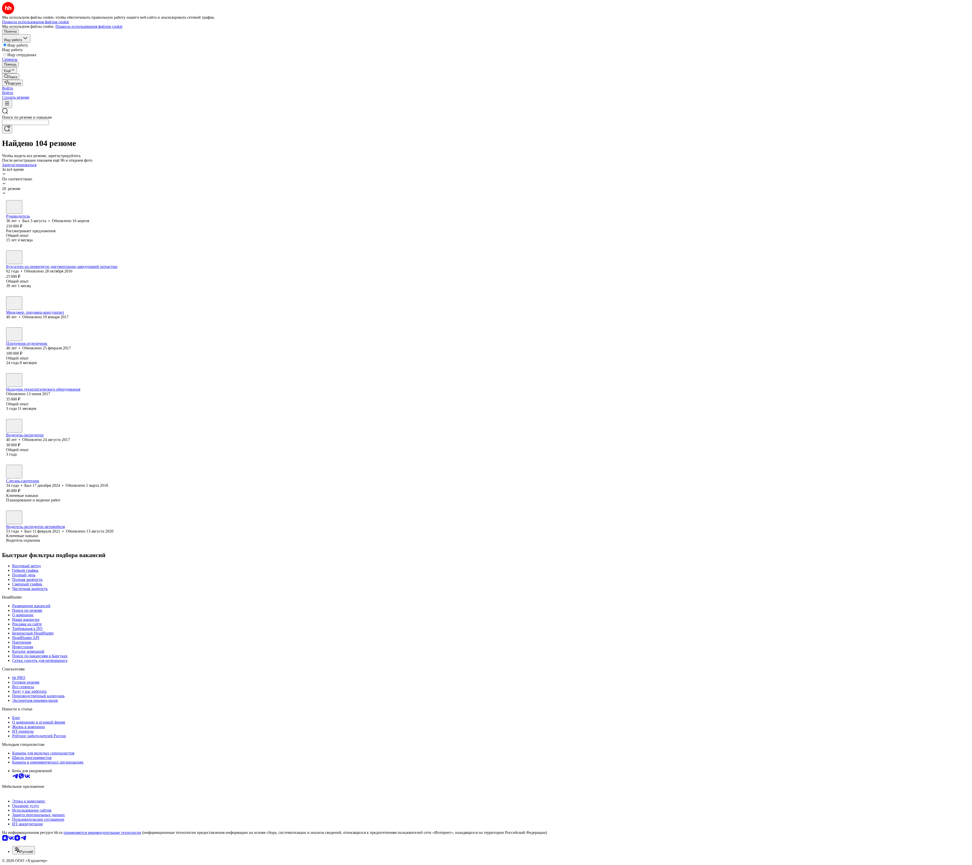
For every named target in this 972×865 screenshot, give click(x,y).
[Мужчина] (14, 207)
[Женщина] (14, 257)
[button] (7, 88)
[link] (10, 76)
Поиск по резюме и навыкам (27, 117)
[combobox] (25, 122)
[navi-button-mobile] (7, 104)
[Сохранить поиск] (7, 129)
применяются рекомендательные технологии (102, 832)
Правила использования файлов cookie (89, 26)
